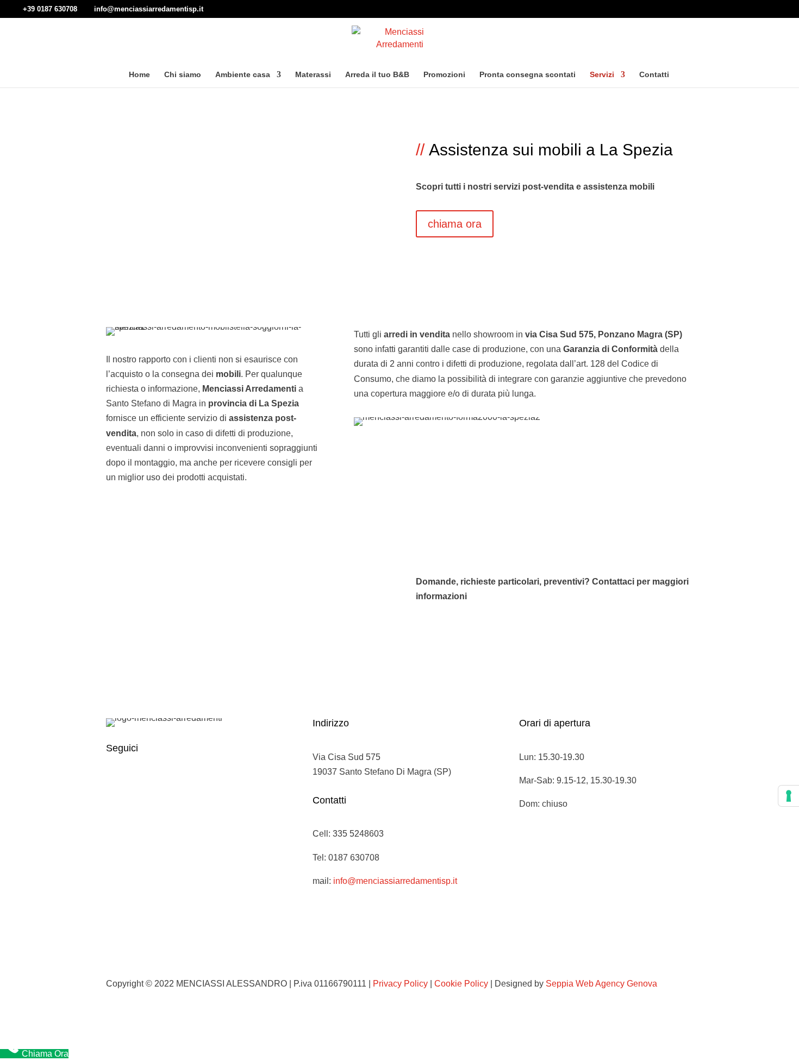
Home (139, 75)
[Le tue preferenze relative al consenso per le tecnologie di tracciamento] (788, 796)
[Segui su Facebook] (114, 783)
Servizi (602, 75)
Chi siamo (182, 75)
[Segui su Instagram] (136, 783)
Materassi (313, 75)
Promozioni (444, 75)
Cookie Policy (461, 983)
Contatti (654, 75)
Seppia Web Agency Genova (601, 983)
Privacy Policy (400, 983)
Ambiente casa (242, 75)
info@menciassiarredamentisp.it (395, 881)
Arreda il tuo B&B (377, 75)
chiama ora (455, 224)
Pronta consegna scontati (527, 75)
